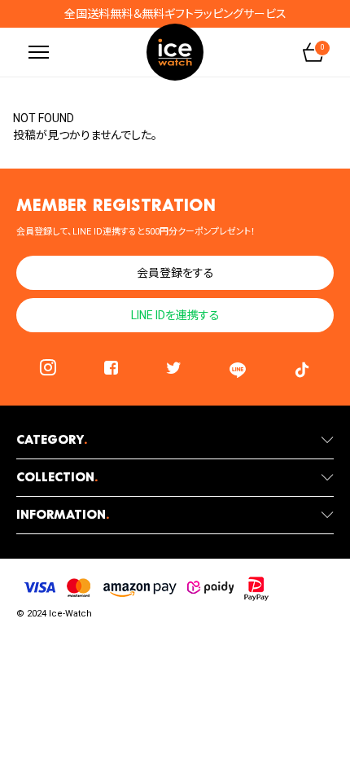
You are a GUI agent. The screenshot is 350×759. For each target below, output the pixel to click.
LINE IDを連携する (175, 315)
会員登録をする (175, 272)
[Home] (175, 52)
